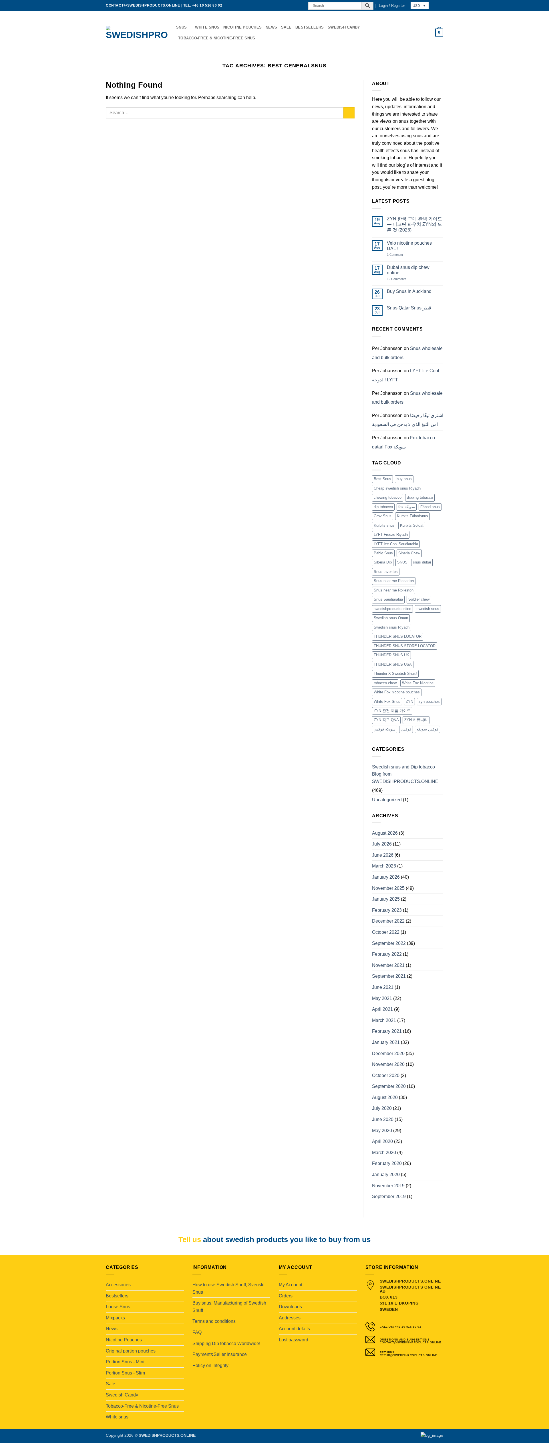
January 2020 (386, 1174)
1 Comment (401, 255)
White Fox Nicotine (417, 683)
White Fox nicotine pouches (397, 692)
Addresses (290, 1317)
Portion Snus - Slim (125, 1372)
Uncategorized (387, 799)
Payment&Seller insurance (219, 1354)
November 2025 (388, 888)
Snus (181, 27)
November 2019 (388, 1185)
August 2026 (385, 833)
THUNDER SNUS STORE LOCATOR (404, 646)
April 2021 (382, 1009)
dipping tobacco (420, 497)
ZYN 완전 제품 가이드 (392, 711)
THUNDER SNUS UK (391, 655)
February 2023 (387, 910)
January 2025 (386, 899)
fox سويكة (406, 507)
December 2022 (388, 921)
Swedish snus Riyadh (391, 627)
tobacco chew (385, 683)
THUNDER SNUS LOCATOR (397, 636)
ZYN (409, 701)
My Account (290, 1284)
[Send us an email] (295, 5)
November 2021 (388, 965)
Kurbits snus (384, 525)
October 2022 (385, 932)
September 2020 (389, 1086)
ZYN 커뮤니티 (416, 720)
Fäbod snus (430, 507)
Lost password (293, 1339)
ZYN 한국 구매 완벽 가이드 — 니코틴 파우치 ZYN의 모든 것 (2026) (414, 224)
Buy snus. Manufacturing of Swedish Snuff (229, 1307)
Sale (286, 27)
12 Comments (401, 279)
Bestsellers (309, 27)
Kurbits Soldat (411, 525)
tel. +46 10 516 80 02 (202, 5)
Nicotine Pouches (242, 27)
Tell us (189, 1239)
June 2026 (382, 855)
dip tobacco (383, 507)
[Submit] (349, 112)
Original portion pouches (131, 1351)
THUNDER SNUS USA (393, 664)
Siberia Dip (383, 562)
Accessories (118, 1284)
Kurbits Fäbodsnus (412, 516)
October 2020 (385, 1075)
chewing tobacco (387, 497)
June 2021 (382, 987)
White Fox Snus (387, 701)
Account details (294, 1328)
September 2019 (389, 1196)
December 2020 (388, 1053)
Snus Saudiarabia (388, 599)
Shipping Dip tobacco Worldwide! (226, 1343)
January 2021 (386, 1042)
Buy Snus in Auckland (409, 291)
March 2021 (384, 1020)
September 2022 (389, 943)
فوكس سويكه (427, 729)
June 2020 (382, 1119)
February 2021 (387, 1031)
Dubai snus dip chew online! (408, 270)
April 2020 (382, 1141)
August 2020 (385, 1097)
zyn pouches (429, 701)
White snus (207, 27)
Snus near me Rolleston (393, 590)
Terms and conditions (214, 1321)
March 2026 (384, 866)
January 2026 (386, 877)
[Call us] (300, 5)
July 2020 (382, 1108)
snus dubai (422, 562)
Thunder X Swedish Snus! (395, 673)
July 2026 (382, 844)
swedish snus (428, 609)
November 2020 (388, 1064)
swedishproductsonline (392, 609)
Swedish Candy (344, 27)
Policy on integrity (210, 1365)
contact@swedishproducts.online (143, 5)
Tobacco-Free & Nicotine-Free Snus (216, 38)
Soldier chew (418, 599)
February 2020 (387, 1163)
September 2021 (389, 976)
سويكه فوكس (384, 729)
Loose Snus (118, 1306)
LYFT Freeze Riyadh (391, 534)
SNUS (402, 562)
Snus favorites (386, 571)
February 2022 (387, 954)
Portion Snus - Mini (125, 1361)
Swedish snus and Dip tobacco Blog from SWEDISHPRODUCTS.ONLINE (405, 774)
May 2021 (382, 998)
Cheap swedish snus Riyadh (397, 488)
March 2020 (384, 1152)
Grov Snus (382, 516)
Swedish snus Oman (391, 618)
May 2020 (382, 1130)
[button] (392, 5)
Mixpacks (115, 1317)
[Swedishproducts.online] (137, 32)
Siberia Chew (409, 553)
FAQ (197, 1332)
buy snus (404, 479)
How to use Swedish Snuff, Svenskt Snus (228, 1288)
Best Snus (382, 479)
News (271, 27)
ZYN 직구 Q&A (386, 720)
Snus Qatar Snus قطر (409, 307)
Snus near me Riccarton (394, 581)
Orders (286, 1295)
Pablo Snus (383, 553)
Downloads (290, 1306)
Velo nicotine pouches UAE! (409, 246)
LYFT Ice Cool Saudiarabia (396, 544)
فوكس (406, 729)
